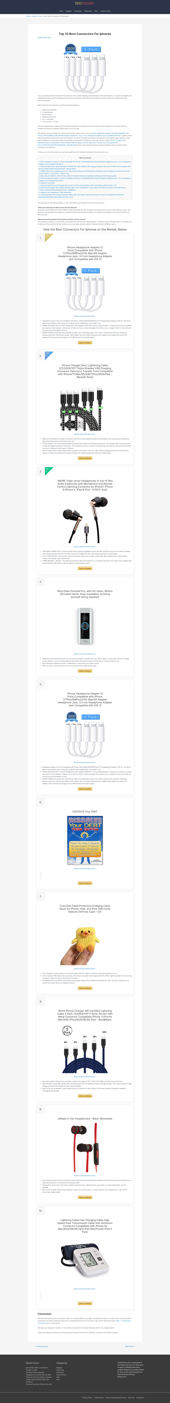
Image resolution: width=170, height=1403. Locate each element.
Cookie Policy (99, 1398)
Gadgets (69, 11)
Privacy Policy (87, 1398)
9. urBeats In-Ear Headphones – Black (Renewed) (55, 192)
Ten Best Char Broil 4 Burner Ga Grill (39, 1384)
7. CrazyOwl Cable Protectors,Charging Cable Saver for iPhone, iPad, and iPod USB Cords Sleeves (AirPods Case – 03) (77, 185)
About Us (131, 1398)
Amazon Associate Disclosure (116, 1398)
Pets (61, 11)
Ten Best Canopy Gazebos (35, 1372)
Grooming (77, 11)
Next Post (130, 1346)
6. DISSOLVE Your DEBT (47, 183)
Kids (96, 11)
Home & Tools (105, 11)
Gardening (88, 11)
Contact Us (140, 1398)
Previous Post (41, 1346)
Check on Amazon (85, 342)
